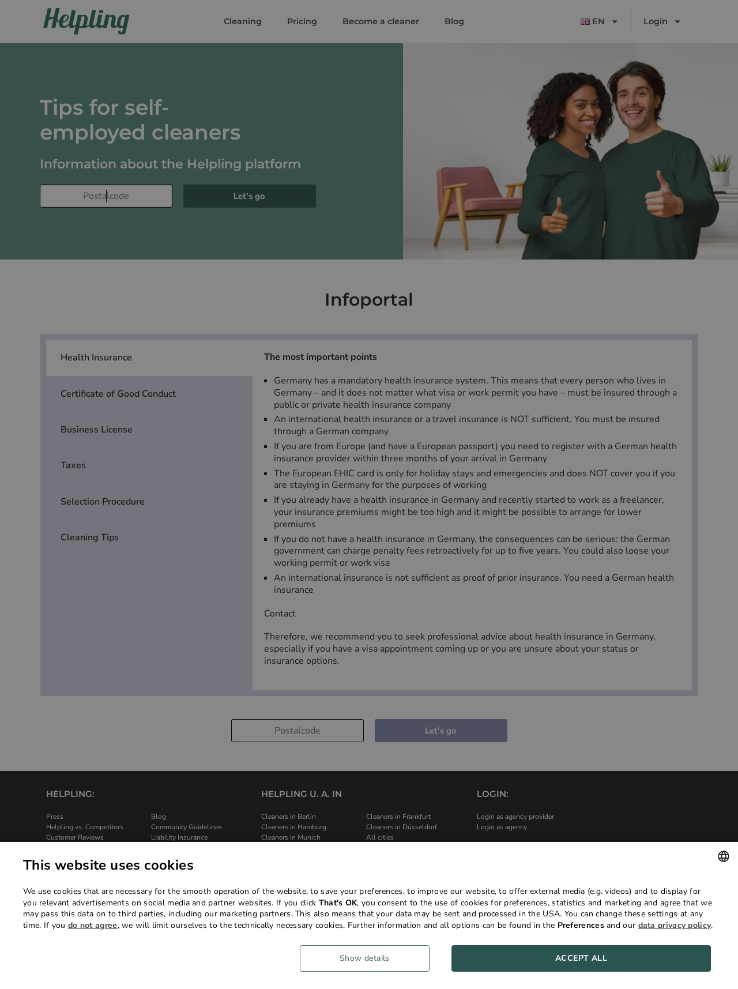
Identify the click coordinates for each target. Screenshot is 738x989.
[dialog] (369, 915)
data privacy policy (674, 925)
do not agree (93, 925)
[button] (369, 958)
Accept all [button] (581, 958)
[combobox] (723, 856)
